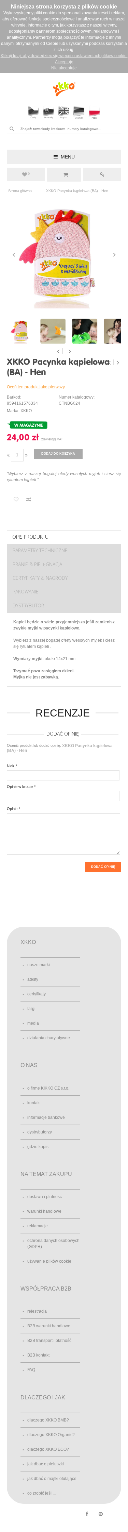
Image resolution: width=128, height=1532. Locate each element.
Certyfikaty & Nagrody (40, 578)
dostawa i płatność (44, 1196)
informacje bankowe (46, 1117)
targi (31, 1008)
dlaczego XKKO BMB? (48, 1420)
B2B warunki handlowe (48, 1326)
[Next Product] (117, 362)
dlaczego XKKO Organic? (51, 1434)
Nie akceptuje (64, 68)
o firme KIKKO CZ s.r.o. (48, 1088)
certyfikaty (36, 994)
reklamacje (37, 1226)
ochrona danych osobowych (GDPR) (53, 1243)
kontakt (34, 1102)
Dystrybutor (28, 605)
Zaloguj (102, 174)
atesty (32, 979)
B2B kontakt (38, 1355)
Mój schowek (29, 173)
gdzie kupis (37, 1146)
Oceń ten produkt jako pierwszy (36, 387)
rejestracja (37, 1311)
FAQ (31, 1369)
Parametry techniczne (40, 550)
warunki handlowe (44, 1211)
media (33, 1023)
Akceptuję (64, 62)
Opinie (12, 809)
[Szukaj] (11, 128)
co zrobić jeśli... (41, 1493)
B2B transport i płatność (49, 1340)
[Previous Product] (110, 362)
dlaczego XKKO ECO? (48, 1449)
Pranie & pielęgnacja (37, 564)
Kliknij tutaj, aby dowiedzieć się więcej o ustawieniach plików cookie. (64, 55)
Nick (10, 766)
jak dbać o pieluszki (45, 1464)
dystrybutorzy (39, 1132)
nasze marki (38, 964)
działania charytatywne (48, 1038)
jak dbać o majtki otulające (51, 1478)
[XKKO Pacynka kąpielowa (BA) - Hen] (64, 255)
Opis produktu (30, 537)
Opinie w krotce (20, 787)
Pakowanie (26, 591)
